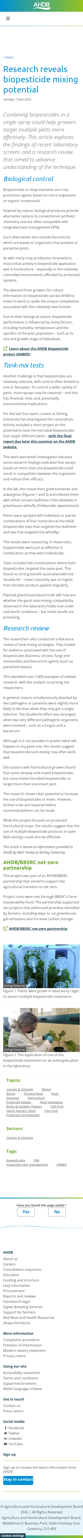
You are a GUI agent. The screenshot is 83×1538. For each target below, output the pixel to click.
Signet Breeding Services (23, 1307)
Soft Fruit (56, 1106)
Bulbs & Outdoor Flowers (24, 1106)
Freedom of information (22, 1345)
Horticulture (36, 1098)
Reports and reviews (19, 1296)
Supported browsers (19, 1383)
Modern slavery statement (24, 1350)
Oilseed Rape (33, 1094)
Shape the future (16, 1323)
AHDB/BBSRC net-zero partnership (38, 928)
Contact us (11, 1405)
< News (8, 57)
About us (10, 1258)
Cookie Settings (12, 1536)
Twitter (14, 1433)
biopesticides (15, 1160)
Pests (55, 1094)
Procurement (14, 1291)
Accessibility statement (21, 1372)
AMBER (62, 1165)
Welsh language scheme (22, 1388)
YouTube (16, 1444)
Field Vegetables (51, 1102)
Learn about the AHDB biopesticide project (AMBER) (35, 351)
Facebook (16, 1428)
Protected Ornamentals (23, 1115)
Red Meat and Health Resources (28, 1317)
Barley (10, 1094)
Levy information (16, 1285)
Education (11, 1274)
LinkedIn (15, 1438)
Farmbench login (16, 1301)
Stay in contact (18, 1479)
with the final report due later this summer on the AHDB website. (39, 441)
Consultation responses (22, 1269)
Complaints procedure (21, 1339)
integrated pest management (27, 1165)
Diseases (12, 1098)
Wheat (46, 1089)
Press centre (13, 1411)
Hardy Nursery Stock (21, 1111)
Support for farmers (19, 1312)
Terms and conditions (20, 1378)
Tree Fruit (51, 1111)
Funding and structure (21, 1280)
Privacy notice (14, 1355)
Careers (9, 1264)
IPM (36, 1160)
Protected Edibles (18, 1102)
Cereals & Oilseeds (19, 1089)
